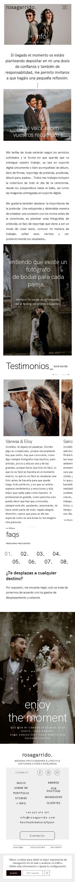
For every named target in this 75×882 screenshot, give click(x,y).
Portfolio (21, 793)
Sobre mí (21, 788)
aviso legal (18, 847)
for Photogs (53, 790)
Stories (21, 798)
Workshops (53, 797)
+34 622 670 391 (38, 812)
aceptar (13, 873)
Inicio (21, 783)
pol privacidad (37, 847)
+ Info (21, 803)
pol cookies (56, 847)
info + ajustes (32, 873)
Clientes (53, 803)
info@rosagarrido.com (37, 817)
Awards (53, 782)
